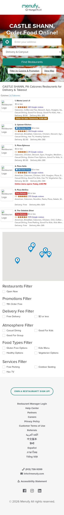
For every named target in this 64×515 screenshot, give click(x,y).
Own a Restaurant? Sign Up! (32, 391)
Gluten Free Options (17, 348)
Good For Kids (46, 330)
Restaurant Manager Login (32, 403)
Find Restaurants (32, 62)
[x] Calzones (15, 95)
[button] (30, 249)
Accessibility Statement (33, 481)
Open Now (12, 291)
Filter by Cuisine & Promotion (24, 70)
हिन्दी (32, 443)
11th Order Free (14, 304)
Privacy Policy (32, 421)
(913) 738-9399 (33, 469)
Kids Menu (44, 348)
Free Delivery (13, 316)
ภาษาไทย (32, 452)
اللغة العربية (32, 434)
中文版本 (32, 439)
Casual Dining (14, 330)
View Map (49, 70)
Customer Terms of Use (32, 425)
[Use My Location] (7, 42)
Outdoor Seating (47, 367)
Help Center (32, 408)
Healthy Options (15, 353)
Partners (32, 412)
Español (32, 447)
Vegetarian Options (48, 353)
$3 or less (44, 316)
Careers (32, 417)
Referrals (32, 430)
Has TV (10, 371)
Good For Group (15, 335)
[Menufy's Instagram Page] (32, 491)
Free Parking (13, 367)
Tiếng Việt (32, 456)
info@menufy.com (33, 473)
